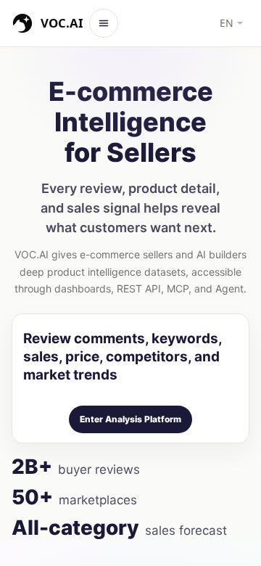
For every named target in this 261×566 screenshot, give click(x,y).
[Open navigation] (103, 23)
